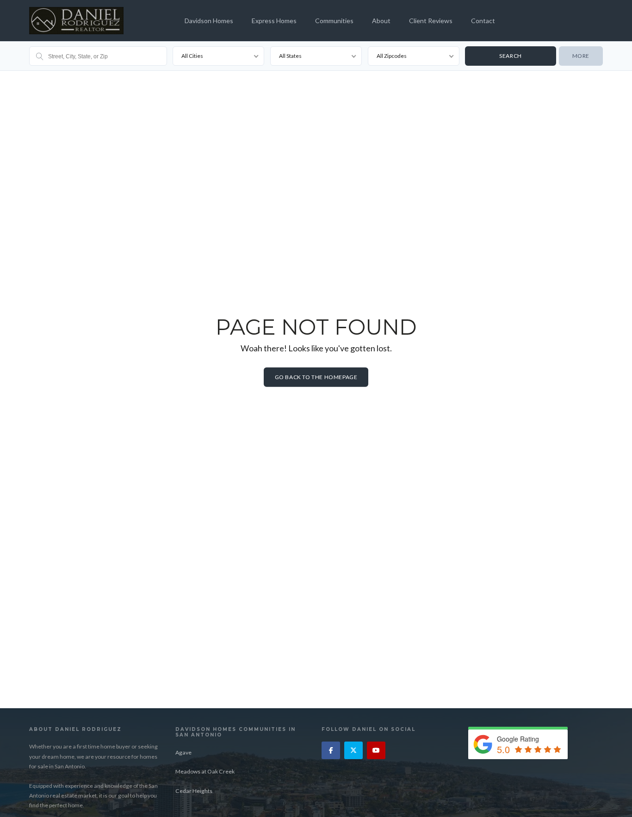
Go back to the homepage (316, 377)
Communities (334, 21)
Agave (183, 752)
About (381, 21)
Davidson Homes (209, 21)
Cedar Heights (193, 790)
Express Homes (274, 21)
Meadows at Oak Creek (205, 771)
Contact (483, 21)
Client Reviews (430, 21)
